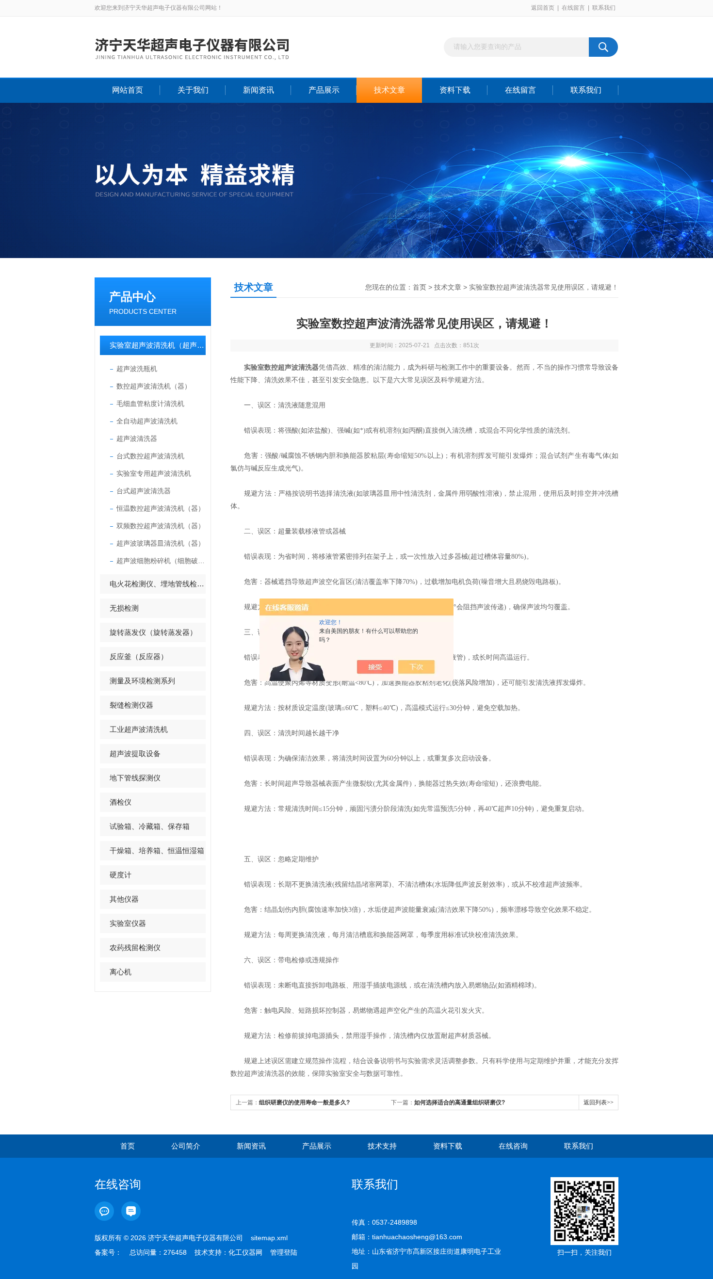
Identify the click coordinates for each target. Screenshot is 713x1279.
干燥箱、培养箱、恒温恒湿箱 (157, 850)
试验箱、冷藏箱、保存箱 (150, 826)
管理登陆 (283, 1252)
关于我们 (193, 90)
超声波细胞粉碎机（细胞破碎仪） (161, 561)
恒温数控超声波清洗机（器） (160, 508)
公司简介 (185, 1146)
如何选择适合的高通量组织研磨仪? (459, 1102)
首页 (419, 287)
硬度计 (120, 875)
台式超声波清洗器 (143, 491)
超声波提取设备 (135, 753)
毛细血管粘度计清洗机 (150, 403)
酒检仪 (120, 802)
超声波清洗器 (136, 438)
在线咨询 (513, 1146)
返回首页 (542, 7)
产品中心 (132, 296)
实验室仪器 (128, 923)
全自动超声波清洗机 (147, 421)
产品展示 (324, 90)
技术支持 (382, 1146)
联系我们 (604, 7)
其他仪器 (124, 899)
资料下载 (454, 90)
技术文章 (389, 90)
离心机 (120, 972)
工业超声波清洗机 (139, 729)
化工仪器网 (245, 1252)
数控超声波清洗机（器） (153, 386)
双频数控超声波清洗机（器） (160, 526)
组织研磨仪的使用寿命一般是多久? (304, 1102)
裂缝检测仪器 (131, 705)
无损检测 (124, 608)
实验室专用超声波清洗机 (153, 473)
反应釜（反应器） (139, 656)
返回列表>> (598, 1102)
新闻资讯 (258, 90)
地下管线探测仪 (135, 778)
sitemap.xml (269, 1238)
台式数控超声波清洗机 (150, 456)
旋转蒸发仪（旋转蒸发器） (153, 632)
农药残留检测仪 (135, 947)
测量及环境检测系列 (142, 681)
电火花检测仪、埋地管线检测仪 (158, 584)
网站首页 (127, 90)
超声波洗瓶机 (136, 368)
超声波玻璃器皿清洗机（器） (160, 543)
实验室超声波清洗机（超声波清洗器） (158, 345)
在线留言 (573, 7)
